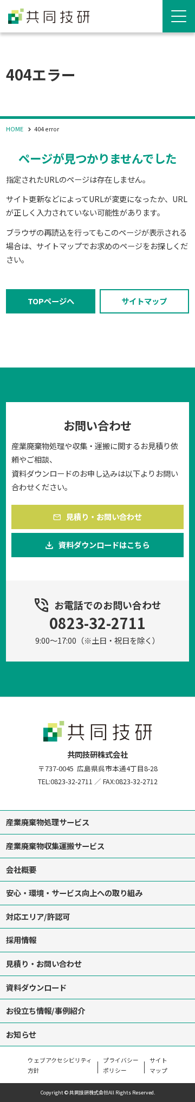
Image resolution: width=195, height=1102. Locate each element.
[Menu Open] (178, 16)
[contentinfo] (97, 899)
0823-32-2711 (97, 622)
